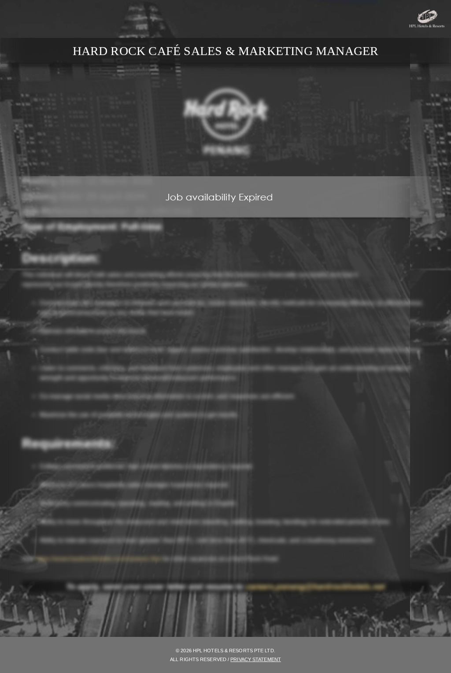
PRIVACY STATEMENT (255, 659)
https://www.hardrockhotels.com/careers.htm (98, 558)
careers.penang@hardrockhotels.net (315, 586)
